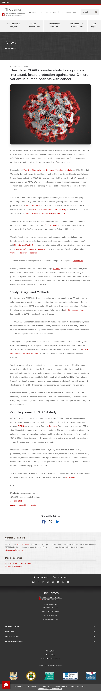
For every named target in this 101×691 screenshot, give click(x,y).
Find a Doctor (43, 12)
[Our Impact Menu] (93, 31)
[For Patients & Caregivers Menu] (12, 31)
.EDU (5, 2)
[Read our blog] (58, 582)
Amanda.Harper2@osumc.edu (23, 505)
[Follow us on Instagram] (43, 582)
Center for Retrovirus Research (23, 253)
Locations (53, 12)
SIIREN (21, 426)
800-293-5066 (62, 577)
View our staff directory (14, 550)
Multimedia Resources (13, 566)
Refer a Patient (65, 12)
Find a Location (42, 577)
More (75, 12)
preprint (56, 268)
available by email (23, 544)
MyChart (32, 12)
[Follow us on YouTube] (68, 582)
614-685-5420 (16, 501)
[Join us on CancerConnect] (33, 582)
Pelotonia (53, 426)
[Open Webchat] (6, 685)
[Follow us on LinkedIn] (48, 582)
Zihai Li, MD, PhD (32, 205)
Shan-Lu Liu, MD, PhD (23, 245)
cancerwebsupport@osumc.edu (50, 689)
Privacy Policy (50, 651)
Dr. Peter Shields (52, 225)
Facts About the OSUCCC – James (18, 563)
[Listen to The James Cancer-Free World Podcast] (53, 582)
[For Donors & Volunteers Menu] (53, 31)
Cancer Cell (78, 261)
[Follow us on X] (63, 582)
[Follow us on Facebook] (38, 582)
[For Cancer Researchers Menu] (33, 31)
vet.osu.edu (70, 477)
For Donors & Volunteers (54, 25)
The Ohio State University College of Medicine (45, 213)
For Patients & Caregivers (13, 25)
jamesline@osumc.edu (50, 619)
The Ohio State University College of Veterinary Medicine (48, 170)
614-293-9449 (52, 615)
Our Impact (94, 25)
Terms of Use (50, 655)
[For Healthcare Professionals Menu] (75, 31)
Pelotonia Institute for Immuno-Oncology (48, 209)
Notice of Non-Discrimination (50, 659)
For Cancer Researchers (34, 25)
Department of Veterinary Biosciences (32, 249)
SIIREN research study (74, 310)
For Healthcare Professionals (76, 25)
